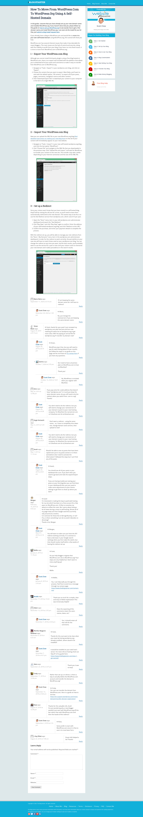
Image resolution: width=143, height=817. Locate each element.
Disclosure (88, 806)
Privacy (96, 806)
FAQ (102, 806)
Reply (81, 306)
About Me (104, 3)
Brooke (36, 596)
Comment (34, 754)
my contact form (72, 353)
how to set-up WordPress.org (49, 28)
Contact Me (112, 3)
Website (33, 782)
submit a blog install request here (48, 32)
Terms (80, 806)
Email (33, 778)
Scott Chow (47, 377)
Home (88, 3)
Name (33, 773)
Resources (72, 806)
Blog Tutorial (96, 3)
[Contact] (94, 83)
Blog (65, 806)
